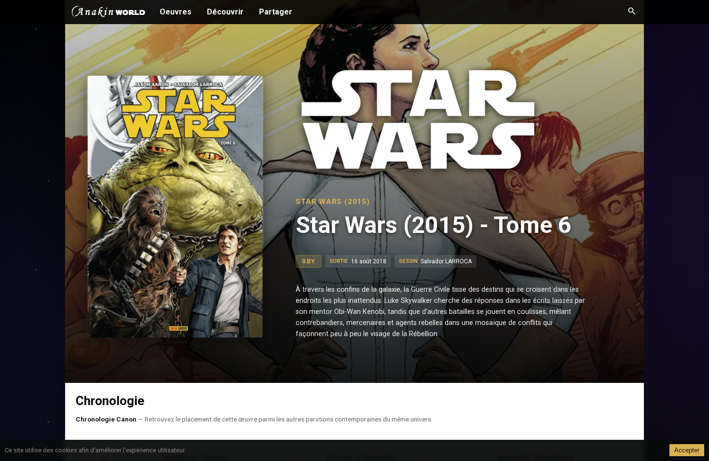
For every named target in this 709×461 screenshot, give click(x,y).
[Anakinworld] (108, 13)
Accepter (686, 450)
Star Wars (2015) (332, 201)
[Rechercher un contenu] (632, 12)
